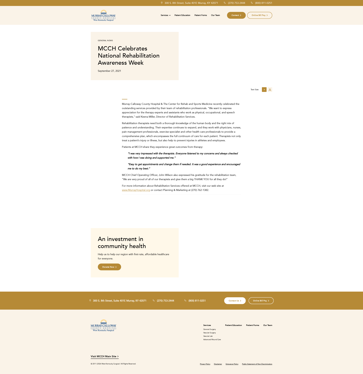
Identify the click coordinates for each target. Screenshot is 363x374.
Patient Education (182, 15)
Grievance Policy (232, 364)
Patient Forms (201, 15)
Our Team (215, 15)
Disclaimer (218, 364)
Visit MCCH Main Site (103, 356)
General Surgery (209, 329)
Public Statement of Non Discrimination (257, 364)
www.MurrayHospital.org (136, 190)
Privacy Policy (205, 364)
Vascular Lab (208, 336)
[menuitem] (165, 15)
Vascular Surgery (209, 333)
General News (105, 40)
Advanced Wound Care (212, 339)
